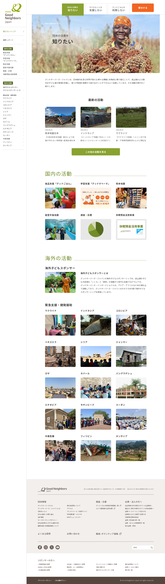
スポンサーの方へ (46, 560)
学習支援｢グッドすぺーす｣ (10, 59)
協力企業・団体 (130, 526)
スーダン (6, 135)
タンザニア (7, 145)
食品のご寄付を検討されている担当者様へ (139, 508)
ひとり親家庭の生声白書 (104, 508)
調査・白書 (7, 71)
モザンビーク (8, 132)
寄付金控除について (73, 505)
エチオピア (7, 128)
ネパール (6, 122)
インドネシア (8, 101)
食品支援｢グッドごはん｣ (9, 53)
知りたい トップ (9, 31)
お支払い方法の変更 (44, 567)
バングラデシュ (9, 125)
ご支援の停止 (71, 570)
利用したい (118, 9)
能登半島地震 (8, 67)
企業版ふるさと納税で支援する (135, 514)
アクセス (70, 508)
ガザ (5, 118)
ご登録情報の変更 (44, 564)
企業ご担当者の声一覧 (132, 520)
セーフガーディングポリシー (47, 520)
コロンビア (7, 105)
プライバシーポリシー (45, 580)
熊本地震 (6, 64)
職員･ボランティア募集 (107, 534)
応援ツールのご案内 (132, 567)
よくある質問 (44, 534)
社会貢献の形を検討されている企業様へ (138, 505)
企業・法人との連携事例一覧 (135, 523)
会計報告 (41, 517)
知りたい (72, 9)
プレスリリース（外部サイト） (77, 511)
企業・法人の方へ (133, 502)
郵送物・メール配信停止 (75, 567)
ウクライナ (7, 98)
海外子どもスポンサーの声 (105, 570)
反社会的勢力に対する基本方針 (48, 523)
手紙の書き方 (100, 567)
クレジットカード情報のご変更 (106, 564)
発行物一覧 (129, 570)
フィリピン (7, 142)
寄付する (142, 7)
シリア (5, 111)
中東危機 (6, 138)
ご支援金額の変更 (44, 570)
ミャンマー (7, 115)
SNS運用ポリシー (60, 580)
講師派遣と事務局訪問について (48, 526)
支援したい (95, 9)
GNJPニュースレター (74, 517)
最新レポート (8, 40)
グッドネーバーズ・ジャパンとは (49, 508)
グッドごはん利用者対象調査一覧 (107, 505)
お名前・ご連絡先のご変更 (76, 564)
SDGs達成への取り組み (46, 514)
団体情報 (42, 502)
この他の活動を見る (95, 151)
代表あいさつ (42, 511)
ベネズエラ (7, 108)
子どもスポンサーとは (11, 90)
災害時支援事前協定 (132, 517)
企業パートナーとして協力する (135, 511)
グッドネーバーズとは (45, 505)
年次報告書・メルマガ (74, 514)
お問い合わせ (73, 534)
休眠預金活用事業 (10, 74)
